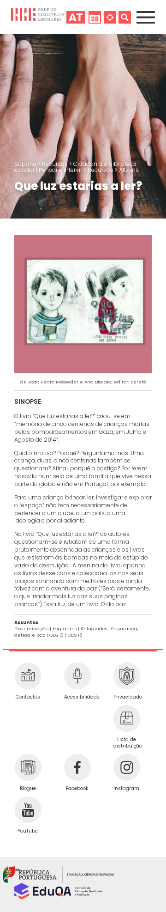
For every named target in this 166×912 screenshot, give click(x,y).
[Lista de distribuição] (126, 718)
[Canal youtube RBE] (28, 809)
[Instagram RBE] (126, 767)
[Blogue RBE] (28, 767)
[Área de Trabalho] (75, 16)
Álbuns (129, 170)
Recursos (55, 164)
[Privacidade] (126, 676)
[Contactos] (28, 676)
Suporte (26, 164)
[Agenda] (95, 16)
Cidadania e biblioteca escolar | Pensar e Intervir (75, 167)
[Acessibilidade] (77, 676)
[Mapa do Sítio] (110, 16)
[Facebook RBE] (77, 767)
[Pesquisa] (125, 16)
